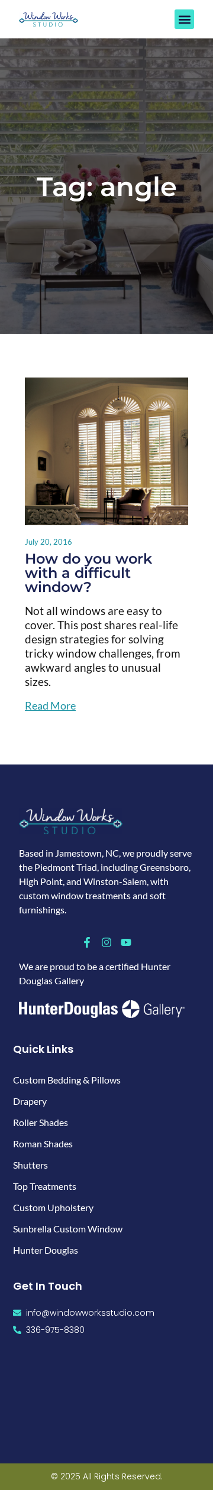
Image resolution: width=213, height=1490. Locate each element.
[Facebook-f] (87, 942)
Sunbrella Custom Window (67, 1228)
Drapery (30, 1101)
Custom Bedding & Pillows (67, 1079)
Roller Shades (40, 1122)
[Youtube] (126, 942)
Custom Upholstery (53, 1207)
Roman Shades (43, 1143)
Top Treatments (44, 1186)
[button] (184, 19)
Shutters (30, 1164)
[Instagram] (106, 942)
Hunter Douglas (45, 1249)
